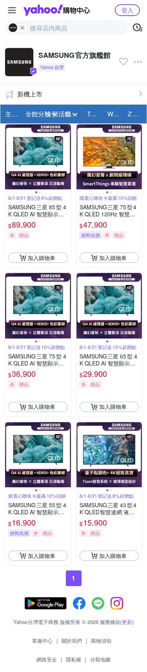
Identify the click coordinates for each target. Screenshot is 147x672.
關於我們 (72, 640)
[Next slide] (66, 157)
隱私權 (73, 659)
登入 (127, 10)
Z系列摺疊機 (135, 113)
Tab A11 (95, 113)
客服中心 (42, 640)
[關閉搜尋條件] (22, 27)
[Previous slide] (10, 157)
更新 (127, 622)
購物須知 (101, 640)
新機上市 (29, 93)
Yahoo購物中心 (57, 10)
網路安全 (46, 659)
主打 (11, 113)
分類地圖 (100, 659)
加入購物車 (41, 258)
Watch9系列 (115, 113)
